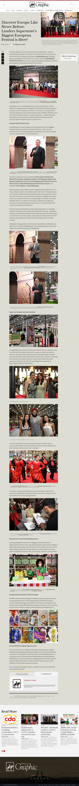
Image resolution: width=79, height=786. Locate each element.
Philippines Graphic (19, 44)
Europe (48, 696)
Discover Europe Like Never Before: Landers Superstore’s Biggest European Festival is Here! (30, 696)
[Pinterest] (2, 60)
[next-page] (4, 751)
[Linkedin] (38, 778)
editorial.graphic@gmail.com (42, 775)
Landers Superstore (23, 697)
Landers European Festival (14, 697)
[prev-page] (2, 751)
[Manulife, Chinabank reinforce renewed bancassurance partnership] (49, 719)
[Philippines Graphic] (39, 4)
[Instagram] (34, 778)
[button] (4, 4)
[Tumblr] (44, 778)
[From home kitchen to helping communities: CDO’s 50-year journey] (9, 719)
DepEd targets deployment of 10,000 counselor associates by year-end (28, 732)
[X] (2, 57)
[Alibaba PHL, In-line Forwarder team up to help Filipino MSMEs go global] (69, 719)
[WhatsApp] (2, 63)
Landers (52, 696)
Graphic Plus (3, 725)
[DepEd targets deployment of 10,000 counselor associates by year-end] (29, 719)
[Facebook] (2, 54)
